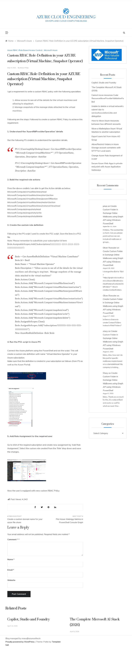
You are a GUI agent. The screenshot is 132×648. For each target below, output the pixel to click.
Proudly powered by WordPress (20, 642)
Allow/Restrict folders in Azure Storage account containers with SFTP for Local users (106, 147)
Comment (12, 539)
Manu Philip (24, 68)
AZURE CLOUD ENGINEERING (66, 17)
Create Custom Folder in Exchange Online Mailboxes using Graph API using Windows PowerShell (113, 258)
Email (10, 570)
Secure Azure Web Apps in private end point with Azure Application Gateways (107, 166)
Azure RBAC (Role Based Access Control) (24, 50)
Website (11, 580)
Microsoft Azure (50, 50)
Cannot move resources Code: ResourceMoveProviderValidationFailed (108, 98)
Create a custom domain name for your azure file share (24, 521)
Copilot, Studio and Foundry (104, 82)
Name (10, 559)
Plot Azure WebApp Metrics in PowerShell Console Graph (69, 521)
